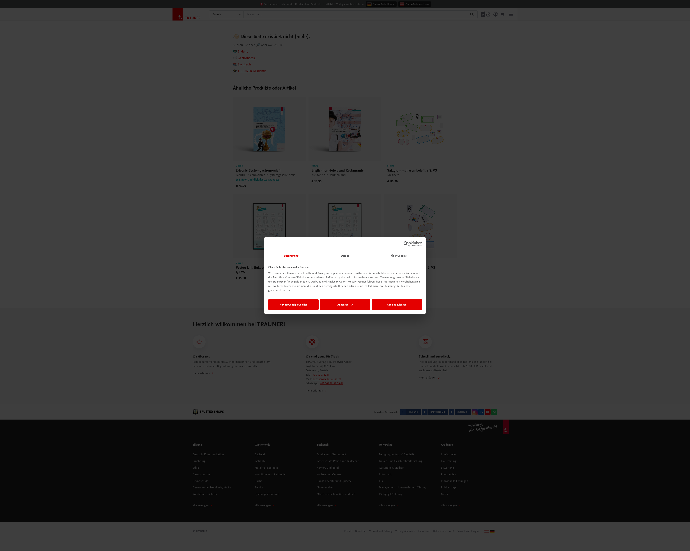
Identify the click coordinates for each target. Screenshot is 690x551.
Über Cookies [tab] (399, 255)
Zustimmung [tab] (291, 255)
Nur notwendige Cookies (293, 304)
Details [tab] (345, 255)
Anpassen (342, 304)
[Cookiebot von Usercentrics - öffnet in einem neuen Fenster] (406, 244)
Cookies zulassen (396, 304)
